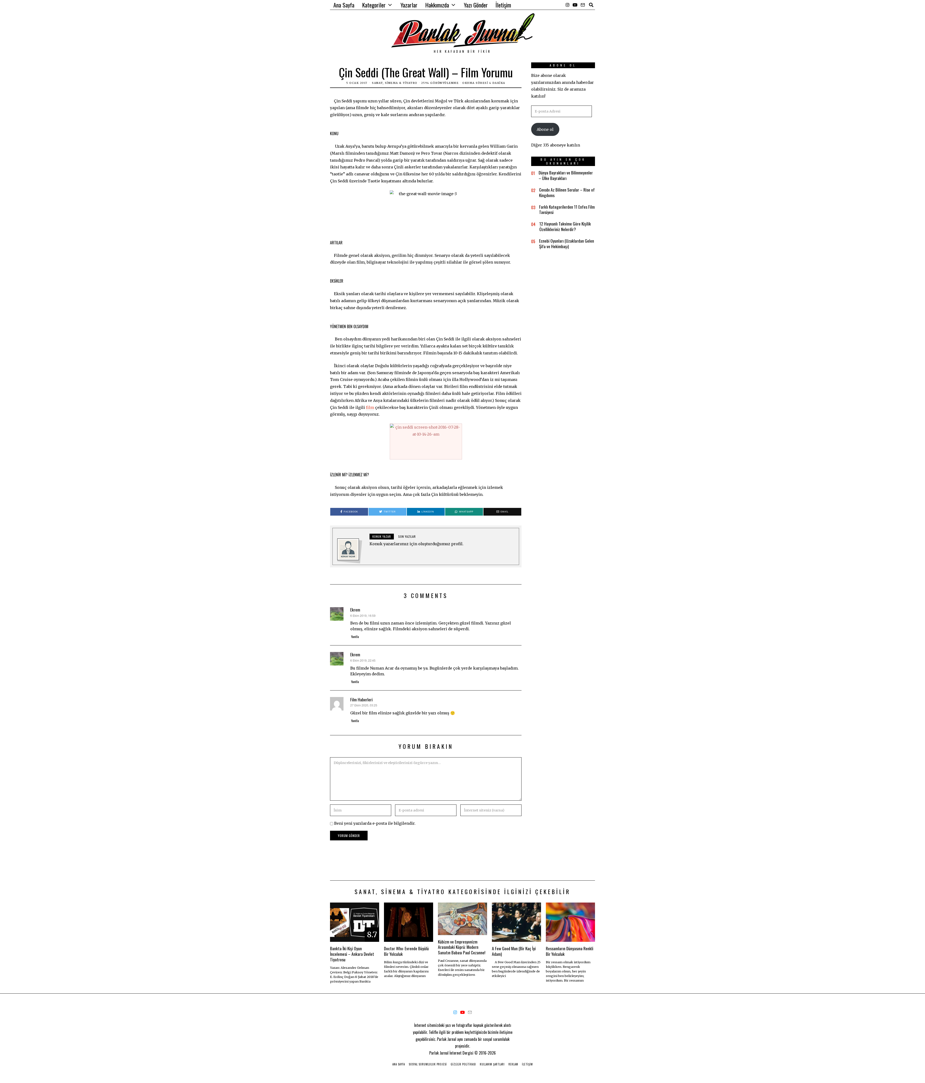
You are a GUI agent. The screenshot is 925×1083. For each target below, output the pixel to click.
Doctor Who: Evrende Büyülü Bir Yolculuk (406, 951)
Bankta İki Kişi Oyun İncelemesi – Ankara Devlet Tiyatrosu (352, 954)
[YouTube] (575, 5)
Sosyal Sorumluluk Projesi (428, 1064)
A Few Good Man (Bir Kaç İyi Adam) (514, 951)
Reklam (513, 1064)
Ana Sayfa (343, 4)
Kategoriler (374, 4)
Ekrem (355, 609)
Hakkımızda (437, 4)
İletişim (503, 4)
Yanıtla (355, 636)
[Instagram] (567, 5)
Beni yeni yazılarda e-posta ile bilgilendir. (375, 823)
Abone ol (545, 129)
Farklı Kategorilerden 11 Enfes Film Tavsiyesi (567, 209)
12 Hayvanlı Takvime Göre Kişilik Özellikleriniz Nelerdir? (565, 226)
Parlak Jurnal (439, 1053)
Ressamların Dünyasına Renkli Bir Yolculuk (569, 951)
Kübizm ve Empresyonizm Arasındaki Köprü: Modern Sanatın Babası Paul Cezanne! (461, 947)
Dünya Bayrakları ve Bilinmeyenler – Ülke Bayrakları (566, 175)
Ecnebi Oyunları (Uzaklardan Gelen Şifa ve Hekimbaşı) (566, 243)
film (370, 407)
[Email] (582, 5)
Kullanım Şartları (492, 1064)
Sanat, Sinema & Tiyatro (394, 83)
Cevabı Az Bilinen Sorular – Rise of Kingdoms (567, 192)
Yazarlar (409, 4)
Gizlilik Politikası (463, 1064)
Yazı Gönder (476, 4)
